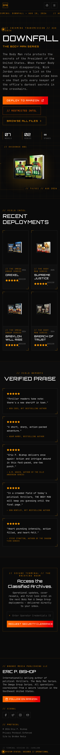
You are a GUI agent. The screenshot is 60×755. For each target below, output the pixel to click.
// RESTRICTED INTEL (22, 110)
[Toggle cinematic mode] (47, 5)
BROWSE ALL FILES (22, 120)
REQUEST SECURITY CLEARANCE (30, 624)
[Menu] (54, 5)
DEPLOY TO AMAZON (23, 100)
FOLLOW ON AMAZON (23, 699)
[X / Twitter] (13, 715)
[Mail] (28, 715)
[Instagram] (20, 715)
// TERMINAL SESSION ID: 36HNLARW (21, 748)
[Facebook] (6, 715)
